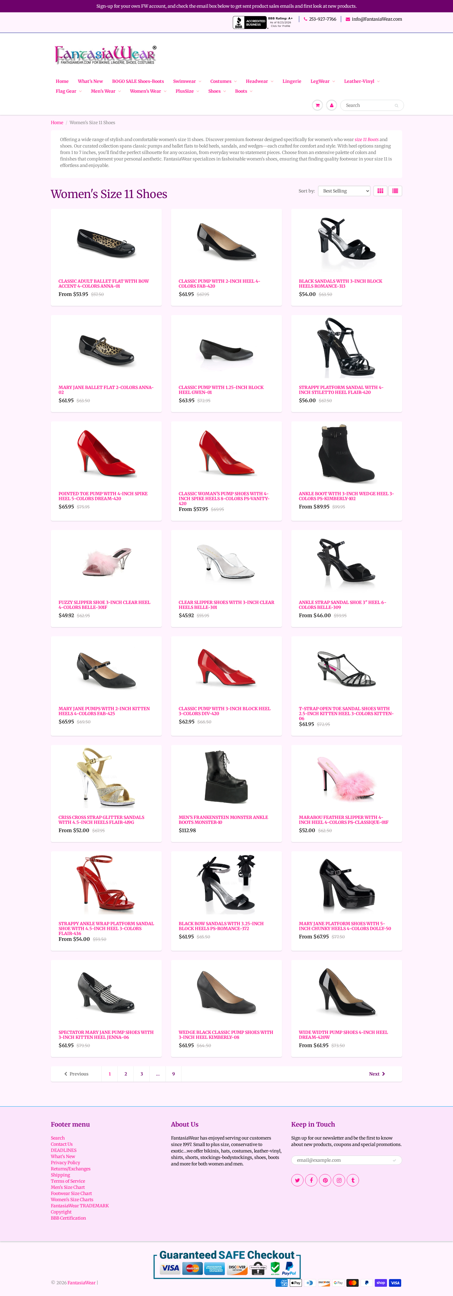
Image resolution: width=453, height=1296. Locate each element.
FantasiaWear (81, 1283)
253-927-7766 (322, 19)
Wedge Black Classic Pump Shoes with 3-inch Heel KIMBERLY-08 (226, 1035)
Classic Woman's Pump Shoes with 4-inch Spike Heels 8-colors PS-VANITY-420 (224, 498)
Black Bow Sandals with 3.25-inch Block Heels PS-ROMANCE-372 (221, 926)
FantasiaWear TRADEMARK (80, 1206)
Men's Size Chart (68, 1187)
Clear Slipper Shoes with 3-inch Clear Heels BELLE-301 (226, 605)
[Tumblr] (353, 1180)
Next (374, 1074)
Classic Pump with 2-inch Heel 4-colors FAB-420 (219, 283)
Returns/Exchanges (71, 1169)
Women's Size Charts (72, 1199)
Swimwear (184, 81)
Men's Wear (103, 91)
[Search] (396, 106)
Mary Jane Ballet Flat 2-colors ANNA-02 (106, 390)
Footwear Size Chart (71, 1193)
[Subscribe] (394, 1160)
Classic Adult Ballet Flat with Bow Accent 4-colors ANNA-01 (104, 283)
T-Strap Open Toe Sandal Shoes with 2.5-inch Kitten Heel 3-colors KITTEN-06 (346, 713)
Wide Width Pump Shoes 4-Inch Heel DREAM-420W (343, 1035)
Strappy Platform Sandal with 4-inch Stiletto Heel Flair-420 (341, 390)
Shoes (214, 91)
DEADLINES (63, 1150)
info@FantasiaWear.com (377, 19)
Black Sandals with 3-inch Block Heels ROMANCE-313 (340, 283)
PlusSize (185, 91)
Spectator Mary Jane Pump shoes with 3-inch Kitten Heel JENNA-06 (106, 1035)
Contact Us (62, 1144)
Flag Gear (66, 91)
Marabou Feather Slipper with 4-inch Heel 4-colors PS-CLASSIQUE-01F (344, 820)
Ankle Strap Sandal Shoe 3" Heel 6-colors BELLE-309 (342, 605)
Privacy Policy (65, 1162)
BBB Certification (68, 1218)
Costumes (220, 81)
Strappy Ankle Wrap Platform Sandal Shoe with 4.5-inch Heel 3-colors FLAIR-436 (106, 928)
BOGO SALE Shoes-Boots (138, 81)
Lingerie (292, 81)
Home (62, 81)
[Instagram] (339, 1180)
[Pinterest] (325, 1180)
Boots (241, 91)
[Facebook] (311, 1180)
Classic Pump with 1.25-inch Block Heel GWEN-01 (221, 390)
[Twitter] (297, 1180)
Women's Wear (145, 91)
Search (58, 1138)
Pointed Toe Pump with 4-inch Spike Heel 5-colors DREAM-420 (103, 496)
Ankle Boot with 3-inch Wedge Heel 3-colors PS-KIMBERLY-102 (346, 496)
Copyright (61, 1212)
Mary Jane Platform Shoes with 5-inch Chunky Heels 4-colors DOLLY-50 (345, 926)
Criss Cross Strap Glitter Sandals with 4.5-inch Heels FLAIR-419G (101, 820)
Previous (79, 1074)
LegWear (320, 81)
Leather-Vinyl (359, 81)
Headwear (257, 81)
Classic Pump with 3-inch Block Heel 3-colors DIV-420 (225, 711)
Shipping (60, 1175)
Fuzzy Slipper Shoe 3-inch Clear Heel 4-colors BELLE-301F (104, 605)
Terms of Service (68, 1181)
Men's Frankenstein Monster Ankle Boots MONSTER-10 (223, 820)
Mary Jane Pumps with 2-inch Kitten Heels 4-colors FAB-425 (104, 711)
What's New (90, 81)
